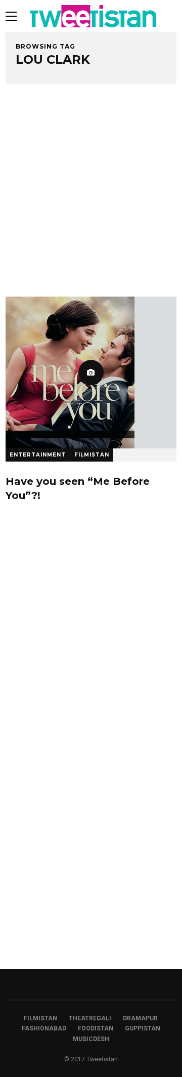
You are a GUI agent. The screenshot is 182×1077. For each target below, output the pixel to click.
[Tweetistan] (93, 29)
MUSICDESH (91, 1039)
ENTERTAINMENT (38, 454)
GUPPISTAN (142, 1028)
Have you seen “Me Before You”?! (78, 488)
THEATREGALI (90, 1018)
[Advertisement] (91, 200)
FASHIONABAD (44, 1028)
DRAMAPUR (140, 1018)
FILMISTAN (91, 454)
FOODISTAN (95, 1028)
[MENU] (11, 16)
